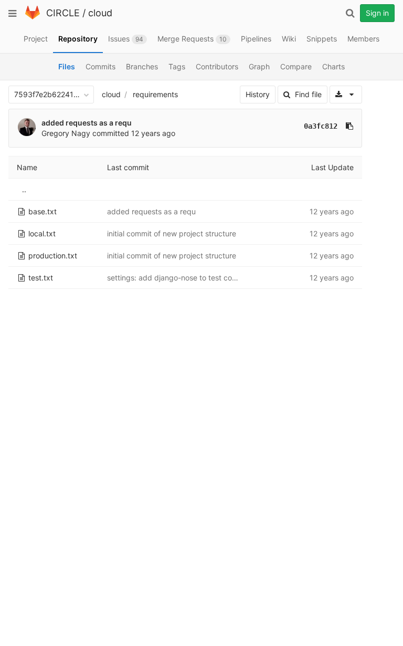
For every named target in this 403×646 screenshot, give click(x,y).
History (258, 94)
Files (66, 66)
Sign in (377, 12)
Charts (333, 66)
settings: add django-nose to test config (176, 277)
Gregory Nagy (65, 133)
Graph (259, 66)
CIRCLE (63, 12)
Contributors (217, 66)
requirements (155, 94)
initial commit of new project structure (171, 233)
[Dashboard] (32, 17)
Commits (100, 66)
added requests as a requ (86, 122)
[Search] (350, 13)
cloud (100, 12)
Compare (296, 66)
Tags (176, 66)
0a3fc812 (320, 126)
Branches (142, 66)
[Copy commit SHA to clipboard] (349, 126)
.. (24, 189)
